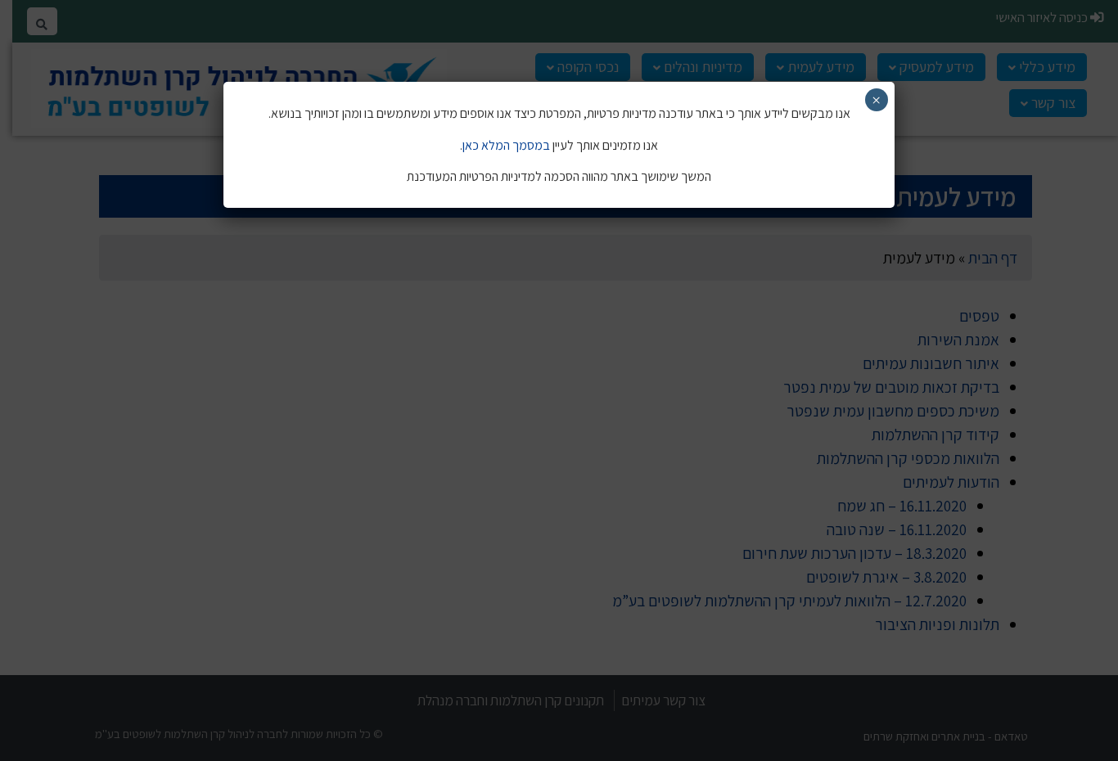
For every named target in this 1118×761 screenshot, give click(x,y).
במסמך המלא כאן (506, 145)
